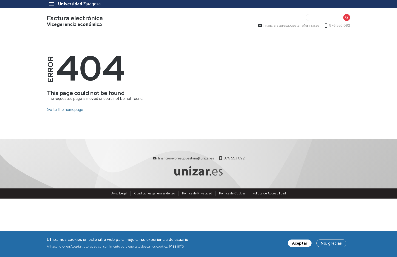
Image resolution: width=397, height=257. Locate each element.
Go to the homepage (65, 109)
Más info (176, 246)
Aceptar (299, 243)
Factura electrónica (75, 18)
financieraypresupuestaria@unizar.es (291, 25)
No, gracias (331, 243)
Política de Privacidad (197, 193)
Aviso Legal (119, 193)
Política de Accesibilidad (269, 193)
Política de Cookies (232, 193)
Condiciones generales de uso (154, 193)
